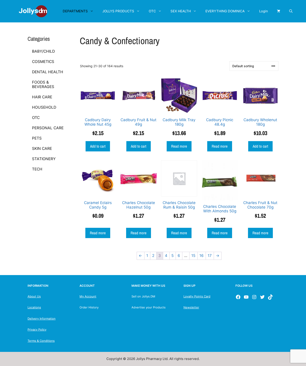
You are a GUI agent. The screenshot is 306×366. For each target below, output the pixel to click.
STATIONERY (44, 159)
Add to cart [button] (98, 146)
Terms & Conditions (41, 340)
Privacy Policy (37, 329)
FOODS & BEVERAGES (43, 84)
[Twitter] (262, 297)
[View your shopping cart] (278, 11)
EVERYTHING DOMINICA (225, 11)
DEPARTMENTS (75, 11)
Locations (34, 307)
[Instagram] (254, 297)
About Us (34, 296)
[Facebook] (238, 297)
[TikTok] (270, 297)
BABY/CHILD (43, 51)
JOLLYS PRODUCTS (118, 11)
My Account (88, 296)
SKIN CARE (42, 148)
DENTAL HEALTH (47, 72)
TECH (37, 169)
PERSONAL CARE (48, 128)
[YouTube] (246, 297)
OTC (152, 11)
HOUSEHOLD (44, 107)
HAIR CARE (42, 97)
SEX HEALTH (180, 11)
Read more (179, 146)
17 (210, 255)
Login (263, 11)
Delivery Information (42, 318)
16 (201, 255)
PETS (37, 138)
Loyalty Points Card (196, 296)
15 (193, 255)
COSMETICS (43, 61)
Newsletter (191, 307)
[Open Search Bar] (291, 11)
